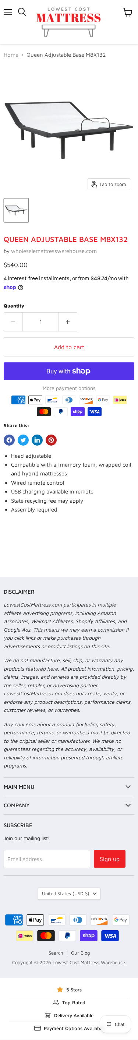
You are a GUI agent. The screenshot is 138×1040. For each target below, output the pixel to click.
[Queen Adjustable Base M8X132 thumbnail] (16, 210)
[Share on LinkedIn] (37, 440)
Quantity (14, 306)
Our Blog (80, 953)
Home (11, 55)
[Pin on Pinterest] (51, 440)
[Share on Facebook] (9, 440)
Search (56, 953)
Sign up (110, 858)
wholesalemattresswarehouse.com (54, 251)
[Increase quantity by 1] (68, 321)
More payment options (69, 388)
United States (65, 893)
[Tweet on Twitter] (23, 440)
